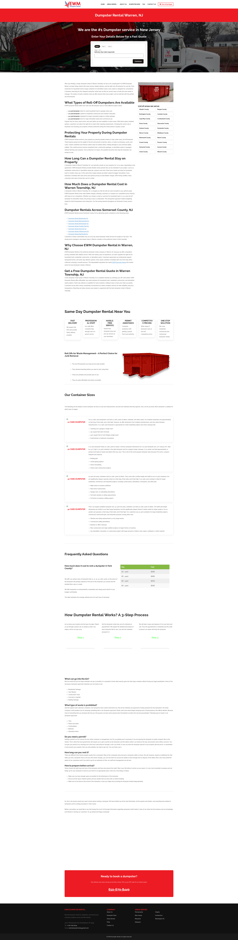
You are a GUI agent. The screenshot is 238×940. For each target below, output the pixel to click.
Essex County (143, 123)
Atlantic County (144, 109)
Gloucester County (163, 123)
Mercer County (143, 133)
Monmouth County (145, 137)
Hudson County (144, 128)
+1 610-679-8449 (72, 925)
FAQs (108, 922)
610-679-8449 (167, 4)
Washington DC (160, 918)
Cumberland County (163, 118)
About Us (109, 912)
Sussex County (162, 147)
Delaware (138, 922)
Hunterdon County (163, 128)
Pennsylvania (139, 912)
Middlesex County (162, 133)
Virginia (157, 912)
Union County (143, 151)
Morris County (161, 137)
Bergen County (162, 109)
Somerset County (144, 147)
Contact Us (110, 925)
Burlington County (145, 114)
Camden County (162, 114)
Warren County (162, 151)
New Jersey (138, 915)
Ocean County (143, 142)
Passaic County (162, 142)
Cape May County (144, 118)
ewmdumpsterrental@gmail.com (79, 928)
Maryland (138, 918)
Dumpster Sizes (111, 915)
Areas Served (111, 918)
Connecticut (158, 915)
